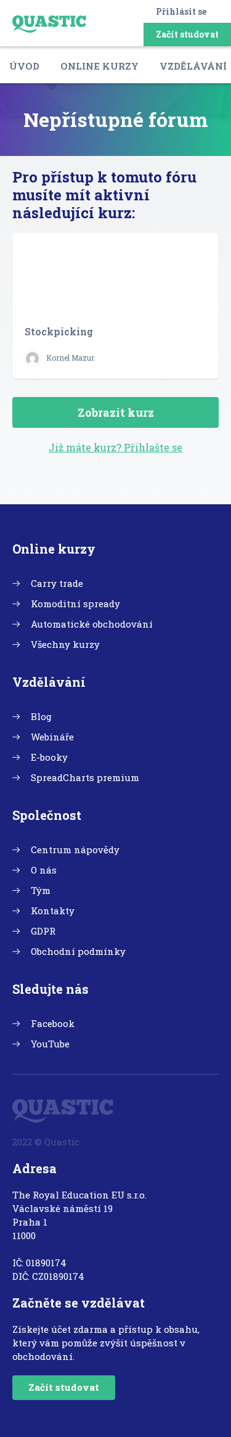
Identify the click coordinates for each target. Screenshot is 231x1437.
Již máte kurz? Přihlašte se (115, 447)
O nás (44, 870)
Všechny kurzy (65, 644)
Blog (41, 716)
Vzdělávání (193, 66)
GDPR (43, 931)
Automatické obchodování (92, 624)
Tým (41, 890)
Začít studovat (187, 34)
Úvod (24, 66)
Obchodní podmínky (78, 951)
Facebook (53, 1023)
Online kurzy (99, 66)
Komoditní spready (75, 603)
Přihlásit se (181, 11)
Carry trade (57, 583)
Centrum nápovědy (75, 849)
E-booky (49, 757)
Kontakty (53, 910)
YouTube (50, 1044)
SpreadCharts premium (85, 777)
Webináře (52, 737)
